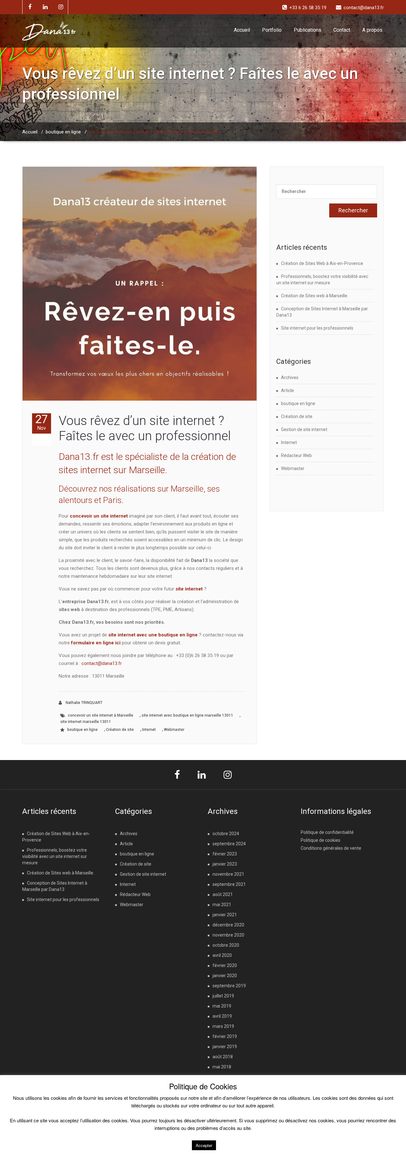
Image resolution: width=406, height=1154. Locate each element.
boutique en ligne (63, 132)
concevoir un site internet (99, 516)
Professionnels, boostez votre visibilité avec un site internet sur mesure (54, 856)
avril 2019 (222, 1016)
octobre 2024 (226, 833)
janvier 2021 (225, 914)
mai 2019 (222, 1006)
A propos (372, 30)
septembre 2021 (229, 884)
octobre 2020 (226, 945)
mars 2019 (223, 1026)
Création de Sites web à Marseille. (314, 295)
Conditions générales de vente (331, 848)
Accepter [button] (204, 1145)
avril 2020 (222, 955)
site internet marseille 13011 (85, 721)
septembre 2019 (229, 985)
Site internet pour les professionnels (317, 328)
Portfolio (272, 30)
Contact (341, 30)
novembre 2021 (228, 874)
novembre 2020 (228, 935)
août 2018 (223, 1056)
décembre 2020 (228, 924)
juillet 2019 (223, 995)
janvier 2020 (225, 975)
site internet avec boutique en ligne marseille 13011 (187, 715)
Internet (149, 729)
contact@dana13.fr (102, 663)
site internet (189, 589)
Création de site (120, 729)
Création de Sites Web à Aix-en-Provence (322, 263)
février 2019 (225, 1036)
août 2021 (223, 894)
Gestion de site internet (304, 429)
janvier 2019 (225, 1046)
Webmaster (174, 729)
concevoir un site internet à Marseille (100, 715)
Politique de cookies (320, 840)
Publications (307, 30)
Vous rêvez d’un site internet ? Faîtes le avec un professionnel (145, 428)
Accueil (242, 30)
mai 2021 (222, 904)
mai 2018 (222, 1066)
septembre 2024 (229, 843)
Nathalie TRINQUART (83, 702)
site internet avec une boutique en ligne (153, 635)
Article (287, 390)
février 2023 (225, 853)
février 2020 (225, 965)
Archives (289, 377)
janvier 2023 (225, 864)
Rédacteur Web (296, 455)
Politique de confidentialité (327, 832)
